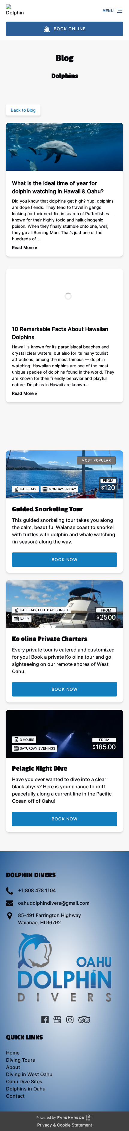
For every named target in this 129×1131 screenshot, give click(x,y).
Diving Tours (20, 1060)
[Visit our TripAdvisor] (84, 1019)
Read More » (24, 247)
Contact (15, 1096)
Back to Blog (23, 110)
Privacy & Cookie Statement (64, 1124)
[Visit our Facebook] (45, 1019)
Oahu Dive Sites (24, 1081)
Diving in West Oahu (29, 1074)
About (13, 1067)
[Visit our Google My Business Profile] (57, 1019)
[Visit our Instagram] (70, 1019)
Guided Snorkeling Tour (47, 509)
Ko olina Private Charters (49, 639)
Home (13, 1053)
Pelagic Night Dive (39, 768)
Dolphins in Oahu (26, 1089)
